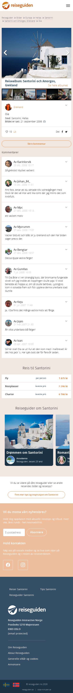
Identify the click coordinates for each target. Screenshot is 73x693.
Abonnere (36, 532)
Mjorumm (23, 226)
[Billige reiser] (16, 685)
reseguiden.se (28, 690)
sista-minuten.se (44, 690)
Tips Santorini (48, 589)
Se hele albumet (58, 85)
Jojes (20, 321)
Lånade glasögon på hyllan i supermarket (63, 89)
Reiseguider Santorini (21, 595)
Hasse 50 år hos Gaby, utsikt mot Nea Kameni (30, 89)
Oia (37, 89)
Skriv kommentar (37, 144)
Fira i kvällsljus (52, 89)
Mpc (20, 207)
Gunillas (22, 269)
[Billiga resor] (6, 685)
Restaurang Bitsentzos (18, 89)
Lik (14, 131)
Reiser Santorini (18, 589)
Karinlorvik (24, 162)
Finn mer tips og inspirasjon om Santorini (36, 494)
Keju (20, 302)
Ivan (20, 340)
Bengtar (22, 249)
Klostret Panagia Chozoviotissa (7, 89)
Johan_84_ (23, 181)
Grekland (18, 107)
